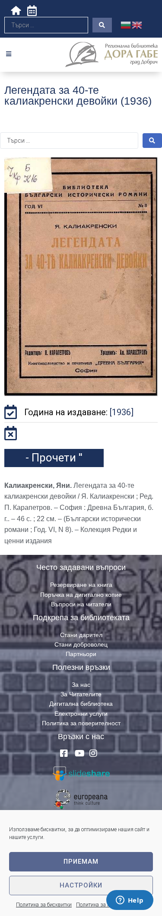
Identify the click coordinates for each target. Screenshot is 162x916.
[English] (137, 24)
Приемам (81, 861)
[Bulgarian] (126, 24)
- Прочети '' (54, 457)
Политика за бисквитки (44, 905)
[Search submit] (102, 25)
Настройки (81, 885)
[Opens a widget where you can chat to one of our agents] (129, 901)
